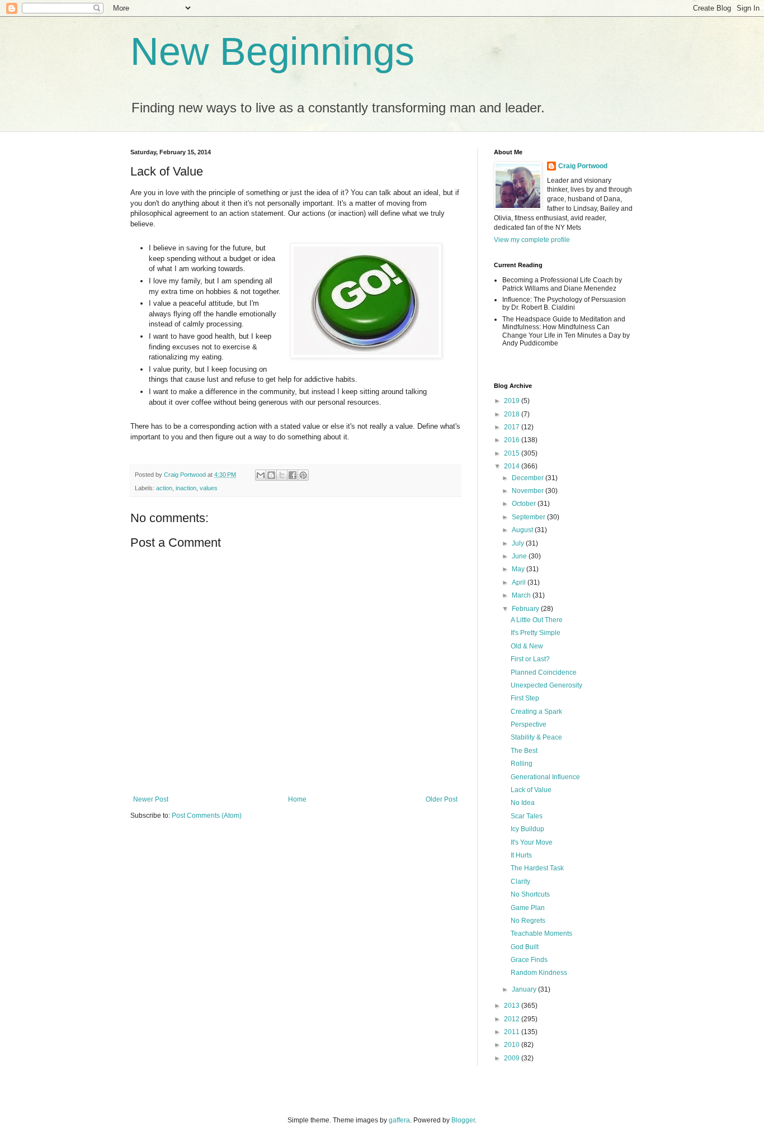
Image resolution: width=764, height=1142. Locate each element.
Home (297, 799)
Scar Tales (527, 816)
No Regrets (528, 921)
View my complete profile (532, 240)
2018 (512, 414)
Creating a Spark (536, 711)
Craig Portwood (582, 166)
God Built (525, 947)
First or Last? (530, 659)
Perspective (528, 724)
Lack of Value (531, 790)
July (519, 543)
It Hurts (521, 855)
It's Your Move (532, 842)
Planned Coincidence (544, 672)
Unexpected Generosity (546, 685)
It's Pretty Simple (535, 633)
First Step (525, 698)
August (523, 530)
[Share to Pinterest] (303, 475)
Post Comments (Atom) (207, 815)
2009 (512, 1058)
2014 (512, 466)
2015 (512, 453)
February (526, 609)
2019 (512, 401)
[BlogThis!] (271, 475)
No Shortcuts (530, 894)
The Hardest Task (537, 868)
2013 (512, 1006)
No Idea (523, 803)
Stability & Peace (536, 737)
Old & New (527, 646)
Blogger (463, 1120)
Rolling (521, 763)
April (519, 582)
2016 (512, 440)
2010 (512, 1045)
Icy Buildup (527, 829)
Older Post (442, 799)
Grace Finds (529, 960)
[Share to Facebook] (292, 475)
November (528, 491)
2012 (512, 1019)
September (529, 517)
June (520, 556)
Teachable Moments (541, 933)
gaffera (399, 1120)
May (519, 569)
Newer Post (150, 799)
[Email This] (260, 475)
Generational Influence (545, 777)
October (524, 504)
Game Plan (528, 908)
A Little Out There (537, 620)
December (528, 478)
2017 (512, 427)
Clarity (520, 881)
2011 (512, 1032)
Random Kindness (539, 973)
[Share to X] (281, 475)
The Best (524, 751)
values (209, 488)
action (164, 488)
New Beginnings (272, 51)
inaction (186, 488)
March (522, 595)
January (525, 989)
